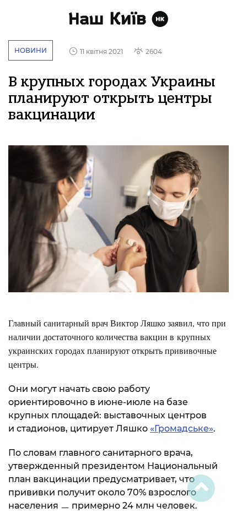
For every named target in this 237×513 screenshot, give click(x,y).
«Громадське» (181, 428)
